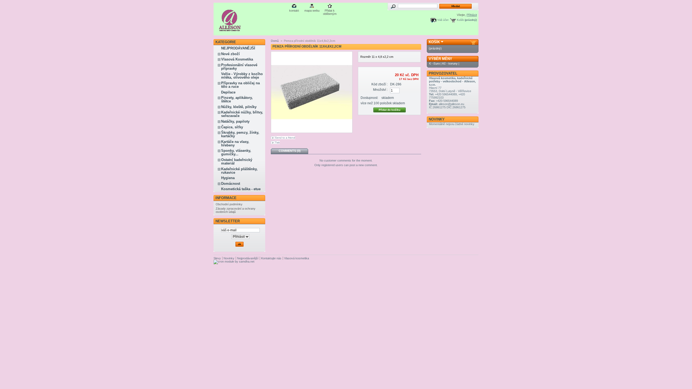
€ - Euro (434, 63)
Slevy (217, 258)
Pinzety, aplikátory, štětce (237, 99)
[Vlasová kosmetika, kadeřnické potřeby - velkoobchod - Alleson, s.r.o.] (230, 29)
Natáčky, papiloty (235, 121)
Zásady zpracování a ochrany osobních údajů (235, 210)
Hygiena (228, 178)
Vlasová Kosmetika (237, 59)
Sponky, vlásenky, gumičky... (236, 152)
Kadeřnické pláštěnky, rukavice (239, 171)
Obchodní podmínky (229, 204)
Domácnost (230, 184)
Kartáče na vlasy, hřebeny (235, 143)
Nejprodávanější (247, 258)
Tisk (277, 142)
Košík (460, 19)
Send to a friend (285, 137)
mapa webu (312, 10)
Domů (275, 40)
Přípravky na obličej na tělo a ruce (240, 85)
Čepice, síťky (232, 127)
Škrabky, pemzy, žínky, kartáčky (240, 134)
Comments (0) (290, 150)
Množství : (380, 90)
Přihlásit (472, 14)
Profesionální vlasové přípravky (239, 67)
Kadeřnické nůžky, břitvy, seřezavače (242, 114)
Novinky (437, 119)
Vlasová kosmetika (296, 258)
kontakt (294, 10)
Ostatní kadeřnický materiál (236, 161)
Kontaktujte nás (271, 258)
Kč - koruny (450, 63)
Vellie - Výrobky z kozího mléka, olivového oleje (242, 75)
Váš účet (442, 19)
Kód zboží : (379, 84)
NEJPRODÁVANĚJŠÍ (238, 48)
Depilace (228, 92)
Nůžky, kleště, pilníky (239, 107)
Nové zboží (230, 54)
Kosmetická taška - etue (241, 189)
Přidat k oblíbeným (330, 11)
